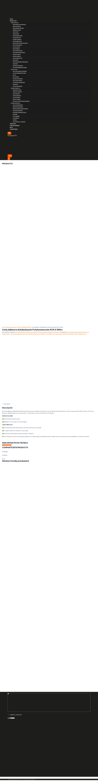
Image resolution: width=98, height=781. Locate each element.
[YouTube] (14, 718)
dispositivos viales (73, 334)
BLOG (11, 127)
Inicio (3, 327)
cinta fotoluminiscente (31, 334)
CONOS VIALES (15, 31)
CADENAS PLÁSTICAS (17, 54)
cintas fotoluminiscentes (61, 334)
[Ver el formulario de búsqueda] (9, 133)
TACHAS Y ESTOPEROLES (17, 45)
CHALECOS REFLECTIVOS (17, 58)
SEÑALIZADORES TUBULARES (18, 28)
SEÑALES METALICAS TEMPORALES (19, 24)
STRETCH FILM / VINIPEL (17, 89)
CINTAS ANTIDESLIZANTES (17, 50)
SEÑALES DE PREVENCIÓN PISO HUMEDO (20, 108)
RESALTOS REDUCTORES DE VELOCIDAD (20, 43)
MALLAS (14, 74)
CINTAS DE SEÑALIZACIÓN (17, 35)
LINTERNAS (15, 119)
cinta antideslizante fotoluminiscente (76, 332)
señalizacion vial (82, 334)
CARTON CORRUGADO (17, 95)
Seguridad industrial (11, 327)
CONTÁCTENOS (14, 129)
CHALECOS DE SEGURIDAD (18, 110)
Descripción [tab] (7, 403)
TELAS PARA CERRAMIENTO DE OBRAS (20, 67)
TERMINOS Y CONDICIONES (16, 714)
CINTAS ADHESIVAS (16, 48)
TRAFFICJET (13, 123)
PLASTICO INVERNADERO (17, 86)
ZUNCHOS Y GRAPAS (16, 99)
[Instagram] (12, 718)
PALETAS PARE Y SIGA (17, 37)
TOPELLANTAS (15, 60)
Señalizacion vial (57, 332)
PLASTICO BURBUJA (16, 97)
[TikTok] (9, 718)
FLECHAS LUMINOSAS (17, 56)
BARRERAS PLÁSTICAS (17, 30)
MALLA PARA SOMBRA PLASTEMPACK (20, 71)
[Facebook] (11, 718)
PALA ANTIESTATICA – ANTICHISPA (19, 121)
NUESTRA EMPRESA (15, 125)
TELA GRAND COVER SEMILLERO (19, 82)
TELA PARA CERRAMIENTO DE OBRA (19, 73)
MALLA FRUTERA (16, 76)
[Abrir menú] (9, 158)
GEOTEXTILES (15, 84)
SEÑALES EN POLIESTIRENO (18, 106)
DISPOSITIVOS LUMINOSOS (18, 65)
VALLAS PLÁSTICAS (16, 46)
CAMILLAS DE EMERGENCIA (18, 104)
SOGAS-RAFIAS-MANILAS (17, 80)
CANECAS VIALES (16, 33)
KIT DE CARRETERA (16, 116)
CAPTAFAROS (15, 63)
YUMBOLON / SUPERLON (17, 91)
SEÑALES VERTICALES (17, 26)
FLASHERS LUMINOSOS (17, 39)
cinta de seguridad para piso (17, 334)
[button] (49, 450)
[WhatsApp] (8, 718)
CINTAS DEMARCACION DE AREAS (19, 52)
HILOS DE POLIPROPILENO (18, 78)
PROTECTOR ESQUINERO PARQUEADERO (20, 61)
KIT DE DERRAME (16, 118)
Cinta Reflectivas (50, 334)
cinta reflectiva (41, 334)
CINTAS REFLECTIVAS (35, 332)
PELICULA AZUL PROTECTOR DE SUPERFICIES (21, 101)
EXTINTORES (15, 114)
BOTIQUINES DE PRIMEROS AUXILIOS (19, 112)
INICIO (11, 19)
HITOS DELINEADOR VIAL (17, 41)
